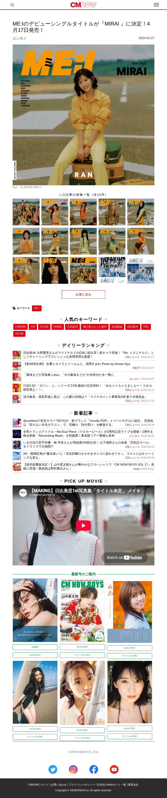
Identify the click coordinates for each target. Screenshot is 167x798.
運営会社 (133, 784)
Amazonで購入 (35, 655)
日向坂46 (132, 326)
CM (33, 326)
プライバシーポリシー (82, 784)
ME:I (36, 308)
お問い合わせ (59, 784)
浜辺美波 (117, 326)
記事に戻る (83, 294)
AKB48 (57, 326)
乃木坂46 (72, 326)
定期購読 (35, 647)
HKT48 (19, 333)
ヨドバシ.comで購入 (82, 655)
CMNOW (20, 326)
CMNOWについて (38, 784)
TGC (146, 326)
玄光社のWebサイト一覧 (111, 784)
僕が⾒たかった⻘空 (95, 326)
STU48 (44, 326)
